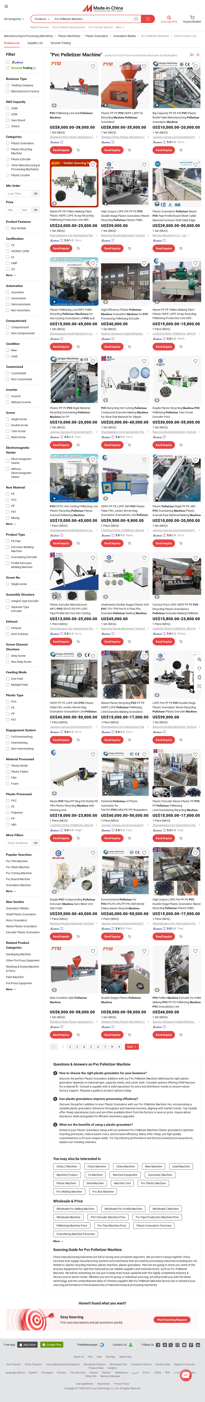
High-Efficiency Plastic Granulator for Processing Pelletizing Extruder (124, 314)
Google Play (51, 1344)
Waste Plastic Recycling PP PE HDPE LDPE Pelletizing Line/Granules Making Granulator (123, 707)
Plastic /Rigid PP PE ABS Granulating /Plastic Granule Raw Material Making (177, 510)
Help (99, 1356)
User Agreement (84, 1383)
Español (32, 1372)
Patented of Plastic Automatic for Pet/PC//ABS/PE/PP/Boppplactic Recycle (125, 805)
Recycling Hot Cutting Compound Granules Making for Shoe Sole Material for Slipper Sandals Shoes (124, 412)
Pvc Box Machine (103, 1191)
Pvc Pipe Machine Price (111, 1225)
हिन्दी (167, 1372)
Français (61, 1372)
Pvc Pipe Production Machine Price (157, 1217)
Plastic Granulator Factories (154, 1225)
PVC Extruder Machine (100, 27)
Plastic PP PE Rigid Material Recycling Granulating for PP (70, 412)
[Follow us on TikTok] (165, 1344)
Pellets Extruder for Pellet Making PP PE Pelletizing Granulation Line (177, 1002)
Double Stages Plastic (121, 1000)
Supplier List (35, 43)
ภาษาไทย (179, 1372)
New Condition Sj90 (68, 1000)
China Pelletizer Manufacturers (68, 27)
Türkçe (191, 1372)
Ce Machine (95, 1175)
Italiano (94, 1372)
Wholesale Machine (68, 1217)
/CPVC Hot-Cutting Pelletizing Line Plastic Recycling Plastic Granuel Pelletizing (74, 510)
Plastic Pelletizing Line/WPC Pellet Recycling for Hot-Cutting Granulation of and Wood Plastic (72, 314)
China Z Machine (66, 1166)
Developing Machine (18, 954)
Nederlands (121, 1372)
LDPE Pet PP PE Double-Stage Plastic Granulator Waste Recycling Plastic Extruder (175, 707)
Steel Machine (95, 1183)
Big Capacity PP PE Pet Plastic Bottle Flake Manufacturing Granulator (176, 117)
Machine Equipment (125, 1175)
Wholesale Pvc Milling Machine (75, 1209)
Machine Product (67, 1175)
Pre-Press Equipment (19, 983)
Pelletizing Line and (71, 115)
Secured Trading (61, 43)
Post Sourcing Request (172, 1319)
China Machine (96, 1166)
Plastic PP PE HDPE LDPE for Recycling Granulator (122, 117)
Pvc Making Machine (69, 1191)
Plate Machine (15, 977)
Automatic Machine (160, 1175)
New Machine (153, 1166)
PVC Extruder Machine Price (108, 1217)
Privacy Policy (121, 1383)
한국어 (146, 1372)
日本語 (157, 1372)
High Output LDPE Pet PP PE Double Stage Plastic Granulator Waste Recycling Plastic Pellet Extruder (125, 215)
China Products (33, 1364)
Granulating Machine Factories (75, 1234)
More (56, 1241)
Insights (112, 1367)
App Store (27, 1344)
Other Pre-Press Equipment (23, 960)
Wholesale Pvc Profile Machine (123, 1209)
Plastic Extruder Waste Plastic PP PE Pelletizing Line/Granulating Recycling (176, 805)
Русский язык (77, 1372)
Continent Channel (141, 1364)
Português (47, 1372)
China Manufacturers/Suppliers (63, 1364)
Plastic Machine (66, 1183)
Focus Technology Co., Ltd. (105, 1388)
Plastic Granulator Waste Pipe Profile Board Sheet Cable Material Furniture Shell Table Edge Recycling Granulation (175, 215)
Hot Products (13, 1364)
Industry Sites (163, 1364)
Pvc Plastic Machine (153, 1183)
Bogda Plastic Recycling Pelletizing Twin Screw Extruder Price (176, 412)
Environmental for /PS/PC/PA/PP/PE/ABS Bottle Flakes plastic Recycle (122, 904)
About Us (79, 1356)
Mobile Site (125, 1356)
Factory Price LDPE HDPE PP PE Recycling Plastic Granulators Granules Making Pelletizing (176, 609)
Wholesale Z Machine (166, 1209)
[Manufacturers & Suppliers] (102, 8)
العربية (135, 1372)
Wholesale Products (95, 1364)
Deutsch (106, 1372)
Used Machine (181, 1166)
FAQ (90, 1356)
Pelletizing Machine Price (71, 1225)
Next (130, 1047)
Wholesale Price (118, 1364)
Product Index (96, 1367)
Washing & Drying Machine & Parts (22, 969)
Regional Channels (184, 1364)
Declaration (103, 1383)
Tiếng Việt (90, 1376)
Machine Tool (122, 1183)
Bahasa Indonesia (110, 1376)
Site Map (110, 1356)
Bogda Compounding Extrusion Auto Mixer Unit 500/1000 (72, 904)
